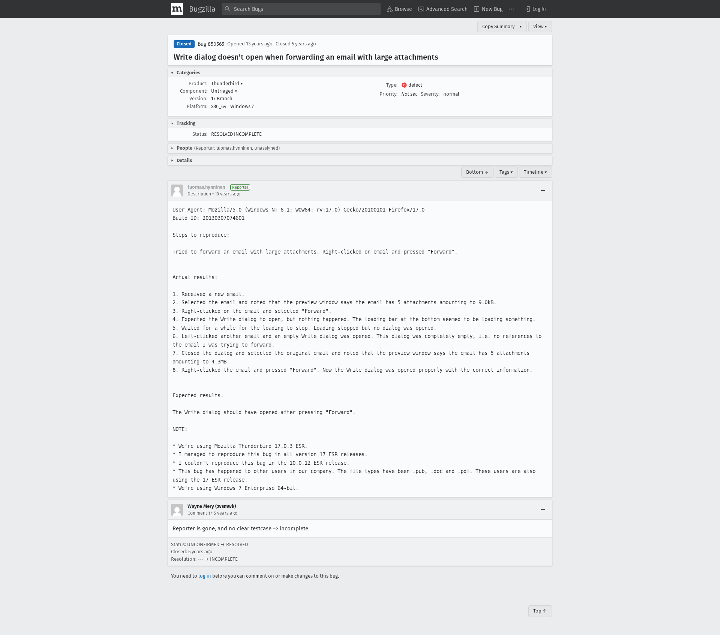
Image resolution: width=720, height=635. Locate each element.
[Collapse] (543, 191)
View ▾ (540, 26)
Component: (193, 91)
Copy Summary (498, 26)
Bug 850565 (211, 44)
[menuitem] (399, 9)
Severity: (430, 94)
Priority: (389, 94)
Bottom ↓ (477, 172)
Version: (198, 98)
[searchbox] (301, 9)
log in (204, 576)
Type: (392, 85)
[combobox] (301, 9)
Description (199, 194)
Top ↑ (540, 611)
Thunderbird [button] (227, 83)
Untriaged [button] (224, 91)
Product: (198, 83)
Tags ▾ (506, 172)
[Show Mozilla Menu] (177, 9)
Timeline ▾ (535, 172)
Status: (199, 134)
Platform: (197, 106)
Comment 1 (199, 513)
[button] (534, 9)
